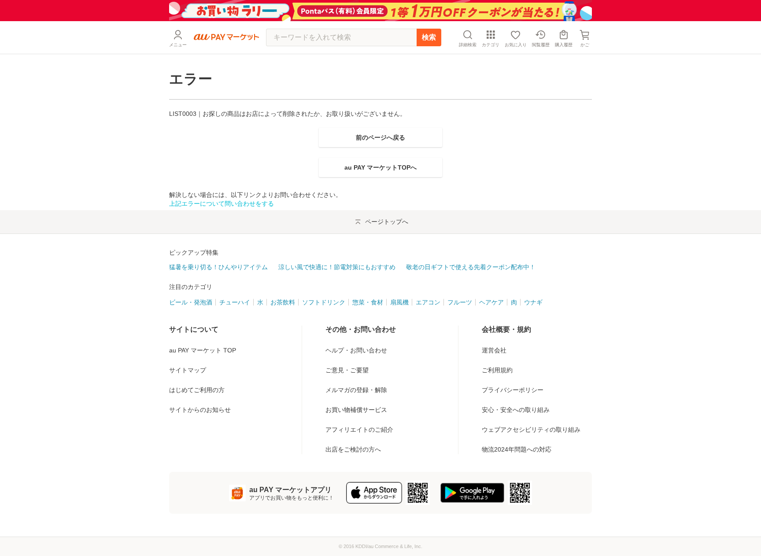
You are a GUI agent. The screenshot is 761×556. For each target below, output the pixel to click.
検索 (429, 37)
